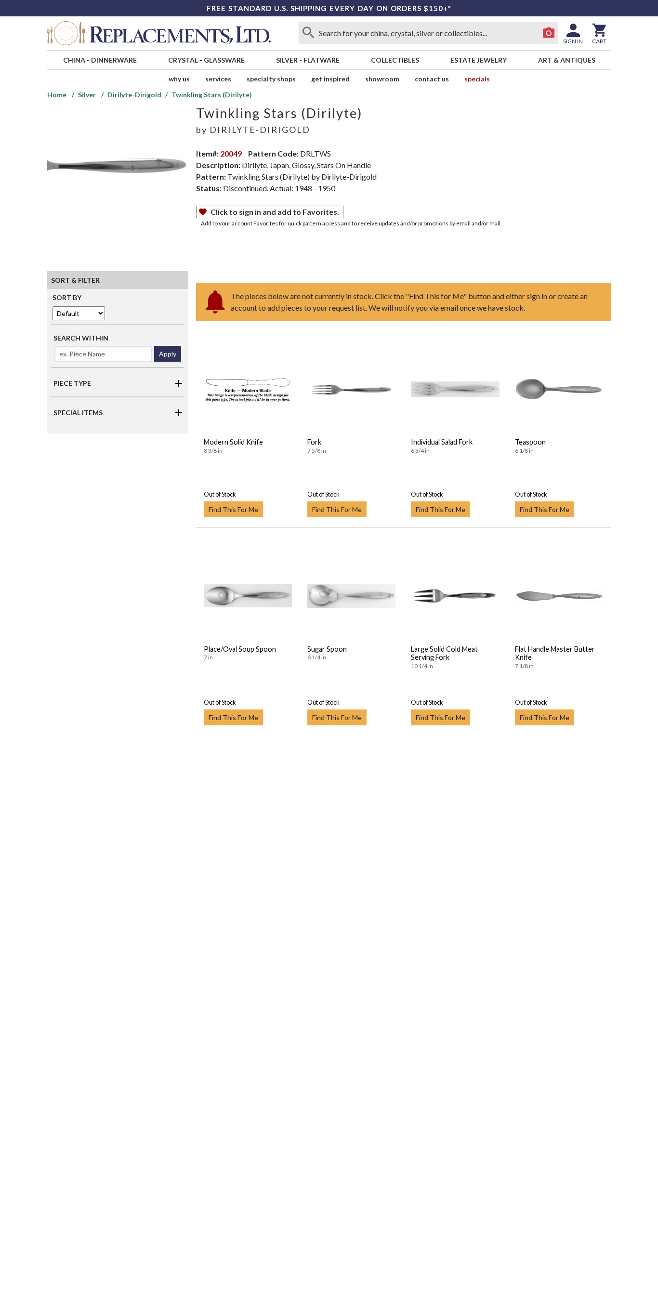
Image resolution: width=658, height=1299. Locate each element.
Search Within (80, 338)
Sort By (67, 297)
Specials (477, 79)
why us (179, 79)
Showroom (382, 79)
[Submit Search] (308, 33)
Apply (167, 354)
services (218, 79)
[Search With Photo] (548, 33)
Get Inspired (330, 79)
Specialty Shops (271, 79)
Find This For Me (233, 509)
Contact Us (432, 79)
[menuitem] (99, 60)
